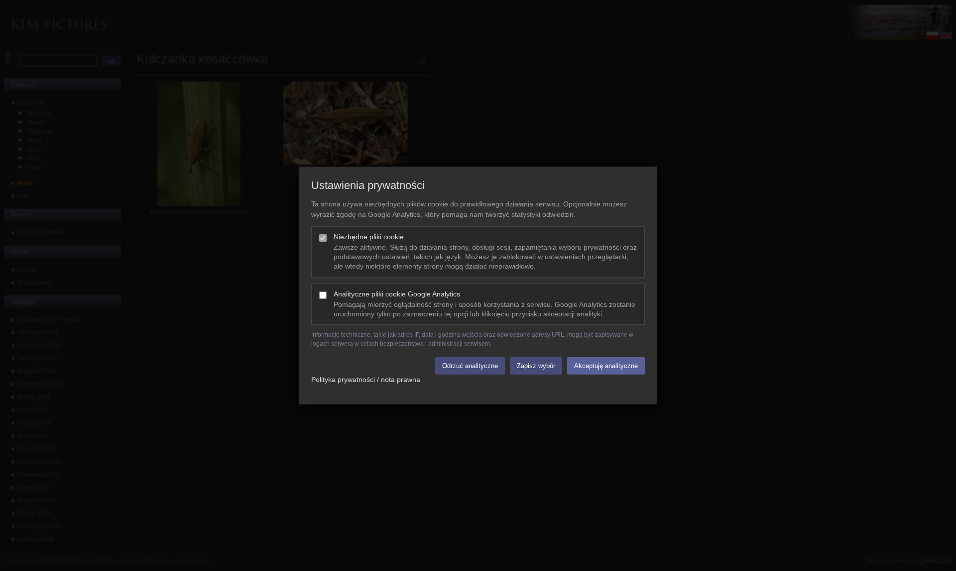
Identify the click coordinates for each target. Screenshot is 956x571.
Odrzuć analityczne (470, 366)
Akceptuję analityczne (606, 366)
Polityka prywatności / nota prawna (365, 379)
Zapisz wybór (536, 366)
